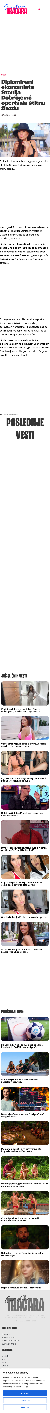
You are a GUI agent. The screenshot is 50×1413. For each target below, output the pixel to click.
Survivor (6, 1334)
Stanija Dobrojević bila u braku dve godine (24, 917)
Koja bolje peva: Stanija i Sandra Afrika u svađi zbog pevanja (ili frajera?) (23, 884)
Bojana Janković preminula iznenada (21, 1288)
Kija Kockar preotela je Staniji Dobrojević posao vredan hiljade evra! (23, 780)
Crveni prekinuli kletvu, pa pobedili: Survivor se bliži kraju (20, 1219)
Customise (25, 1400)
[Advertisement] (25, 45)
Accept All (25, 1393)
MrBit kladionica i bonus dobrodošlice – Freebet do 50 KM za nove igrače (23, 1046)
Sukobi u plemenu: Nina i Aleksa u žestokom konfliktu (19, 1081)
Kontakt (5, 1356)
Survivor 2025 (8, 1338)
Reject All (25, 1407)
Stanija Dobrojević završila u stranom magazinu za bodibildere (21, 951)
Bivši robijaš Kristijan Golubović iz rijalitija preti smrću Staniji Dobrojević (24, 849)
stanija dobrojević (10, 414)
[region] (25, 1390)
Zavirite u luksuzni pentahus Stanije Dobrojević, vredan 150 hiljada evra (20, 710)
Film (3, 1360)
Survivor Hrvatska (10, 1341)
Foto (4, 1363)
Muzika (5, 1366)
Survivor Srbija (9, 1344)
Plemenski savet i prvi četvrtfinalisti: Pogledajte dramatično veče (21, 1150)
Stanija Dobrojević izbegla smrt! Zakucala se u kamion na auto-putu (23, 745)
